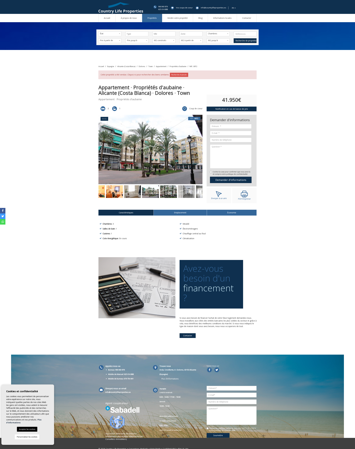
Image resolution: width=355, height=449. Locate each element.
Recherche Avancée (179, 75)
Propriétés (152, 18)
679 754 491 (129, 378)
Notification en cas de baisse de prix (231, 109)
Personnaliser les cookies (27, 437)
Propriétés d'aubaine (178, 66)
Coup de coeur (195, 108)
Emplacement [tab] (180, 212)
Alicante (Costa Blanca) (126, 66)
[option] (150, 149)
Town (150, 66)
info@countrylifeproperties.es (213, 7)
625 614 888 (163, 9)
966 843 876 (163, 6)
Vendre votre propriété (177, 18)
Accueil (107, 18)
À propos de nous (129, 18)
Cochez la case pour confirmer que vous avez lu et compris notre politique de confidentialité (231, 173)
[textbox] (137, 33)
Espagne (110, 66)
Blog (200, 18)
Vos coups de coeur (184, 7)
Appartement (161, 66)
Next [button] (200, 149)
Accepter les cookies (27, 429)
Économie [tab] (231, 212)
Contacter (246, 18)
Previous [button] (100, 149)
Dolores (142, 66)
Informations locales (222, 18)
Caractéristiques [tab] (126, 212)
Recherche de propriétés (246, 40)
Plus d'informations (170, 378)
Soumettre (218, 435)
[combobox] (136, 34)
